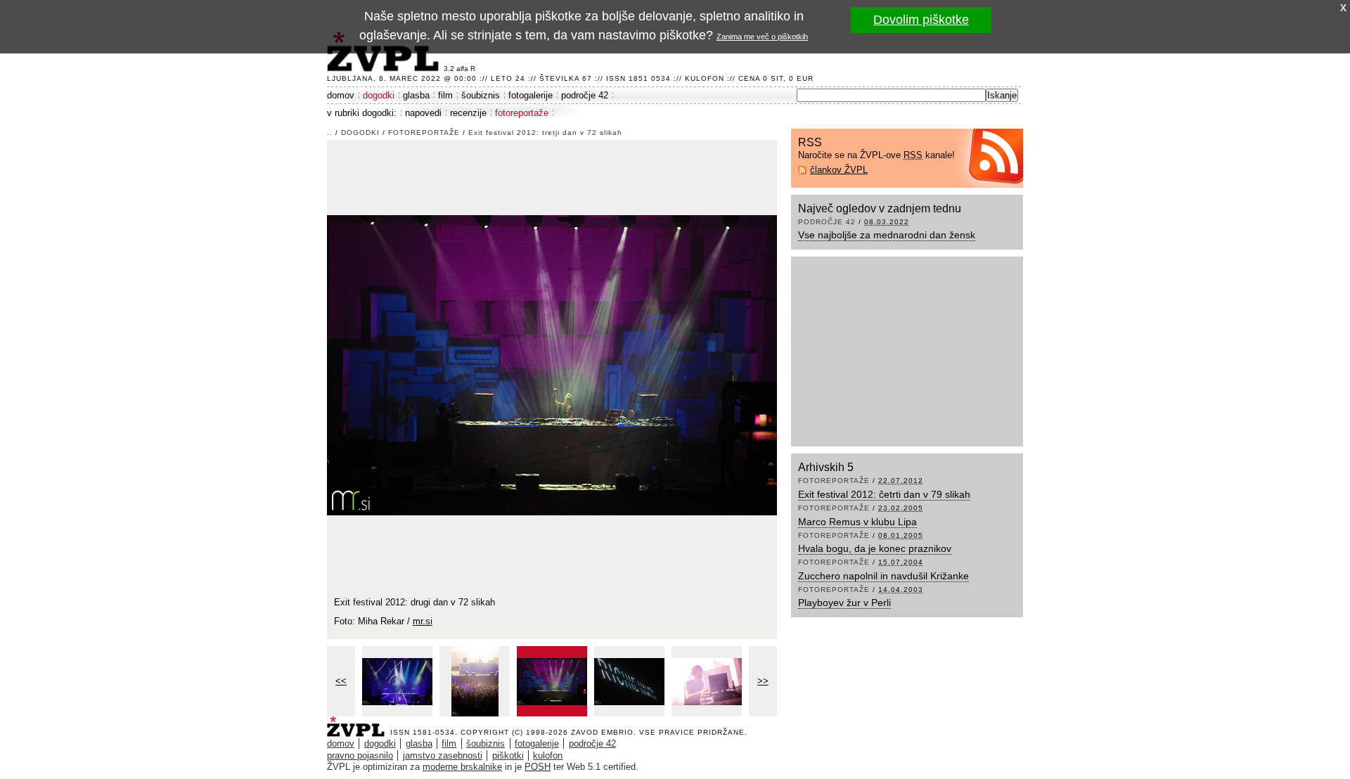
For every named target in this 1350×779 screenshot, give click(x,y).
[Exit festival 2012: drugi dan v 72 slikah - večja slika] (397, 681)
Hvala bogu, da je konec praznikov (874, 548)
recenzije (468, 113)
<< (341, 681)
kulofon (547, 755)
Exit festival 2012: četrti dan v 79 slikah (884, 494)
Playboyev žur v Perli (844, 602)
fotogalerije (530, 95)
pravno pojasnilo (360, 755)
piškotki (508, 755)
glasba (416, 95)
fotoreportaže (521, 113)
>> (763, 681)
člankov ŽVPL (839, 170)
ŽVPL (358, 722)
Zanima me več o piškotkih (762, 36)
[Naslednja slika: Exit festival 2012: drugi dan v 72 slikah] (552, 364)
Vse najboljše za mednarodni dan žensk (886, 234)
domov (340, 95)
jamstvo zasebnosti (442, 755)
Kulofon (704, 78)
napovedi (423, 113)
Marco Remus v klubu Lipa (857, 521)
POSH (538, 766)
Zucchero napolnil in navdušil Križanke (883, 575)
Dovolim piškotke (921, 20)
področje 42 (584, 95)
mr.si (422, 621)
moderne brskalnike (462, 766)
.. (330, 132)
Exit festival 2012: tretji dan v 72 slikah (545, 132)
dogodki (378, 95)
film (445, 95)
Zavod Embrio (602, 732)
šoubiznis (480, 95)
